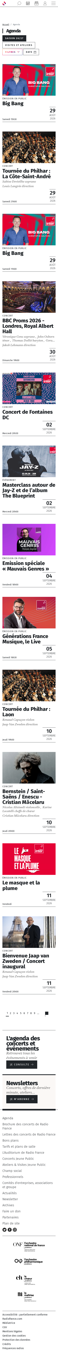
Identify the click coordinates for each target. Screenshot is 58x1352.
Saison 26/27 (14, 38)
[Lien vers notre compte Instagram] (15, 1229)
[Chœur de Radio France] (29, 1279)
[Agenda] (28, 3)
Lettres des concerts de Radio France (29, 1134)
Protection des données (16, 1339)
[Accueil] (4, 3)
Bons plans (10, 1140)
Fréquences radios (13, 1348)
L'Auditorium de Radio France (23, 1152)
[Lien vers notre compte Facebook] (10, 1229)
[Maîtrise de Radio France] (29, 1296)
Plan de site (11, 1223)
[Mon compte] (45, 3)
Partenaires (10, 1217)
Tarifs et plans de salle (18, 1146)
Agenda (7, 1118)
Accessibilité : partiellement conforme (25, 1314)
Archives (8, 1205)
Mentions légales (12, 1331)
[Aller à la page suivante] (48, 1015)
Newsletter (10, 1199)
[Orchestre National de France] (29, 1246)
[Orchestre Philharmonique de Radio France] (29, 1262)
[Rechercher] (19, 3)
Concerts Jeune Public (18, 1159)
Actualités (9, 1193)
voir (29, 93)
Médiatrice (8, 1322)
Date (29, 52)
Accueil (5, 24)
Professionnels (12, 1177)
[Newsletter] (36, 3)
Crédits (6, 1344)
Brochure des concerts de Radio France (25, 1126)
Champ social (12, 1171)
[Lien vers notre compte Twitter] (5, 1229)
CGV (4, 1327)
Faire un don (11, 1211)
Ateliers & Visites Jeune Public (24, 1165)
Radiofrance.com (12, 1318)
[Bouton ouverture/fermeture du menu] (53, 3)
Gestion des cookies (14, 1335)
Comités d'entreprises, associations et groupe (27, 1185)
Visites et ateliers (18, 45)
